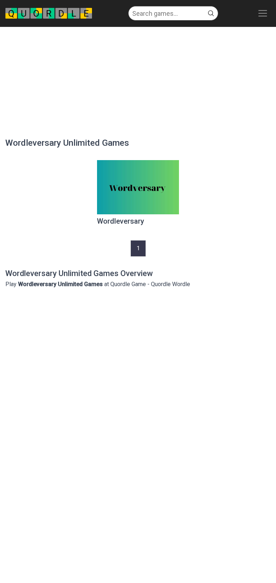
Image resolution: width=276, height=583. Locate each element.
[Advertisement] (138, 81)
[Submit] (211, 13)
